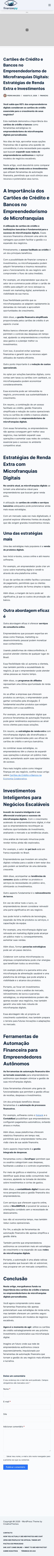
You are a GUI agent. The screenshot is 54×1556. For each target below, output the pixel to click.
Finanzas (44, 96)
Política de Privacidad (13, 1544)
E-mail (7, 1401)
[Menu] (49, 5)
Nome (6, 1389)
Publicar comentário (15, 1467)
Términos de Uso (28, 1551)
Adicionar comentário (14, 1426)
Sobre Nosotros (10, 1551)
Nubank (39, 1115)
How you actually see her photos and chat (23, 1536)
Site (5, 1414)
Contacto (7, 1533)
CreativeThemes (11, 1524)
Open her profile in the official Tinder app (22, 1540)
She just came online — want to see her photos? (25, 1547)
